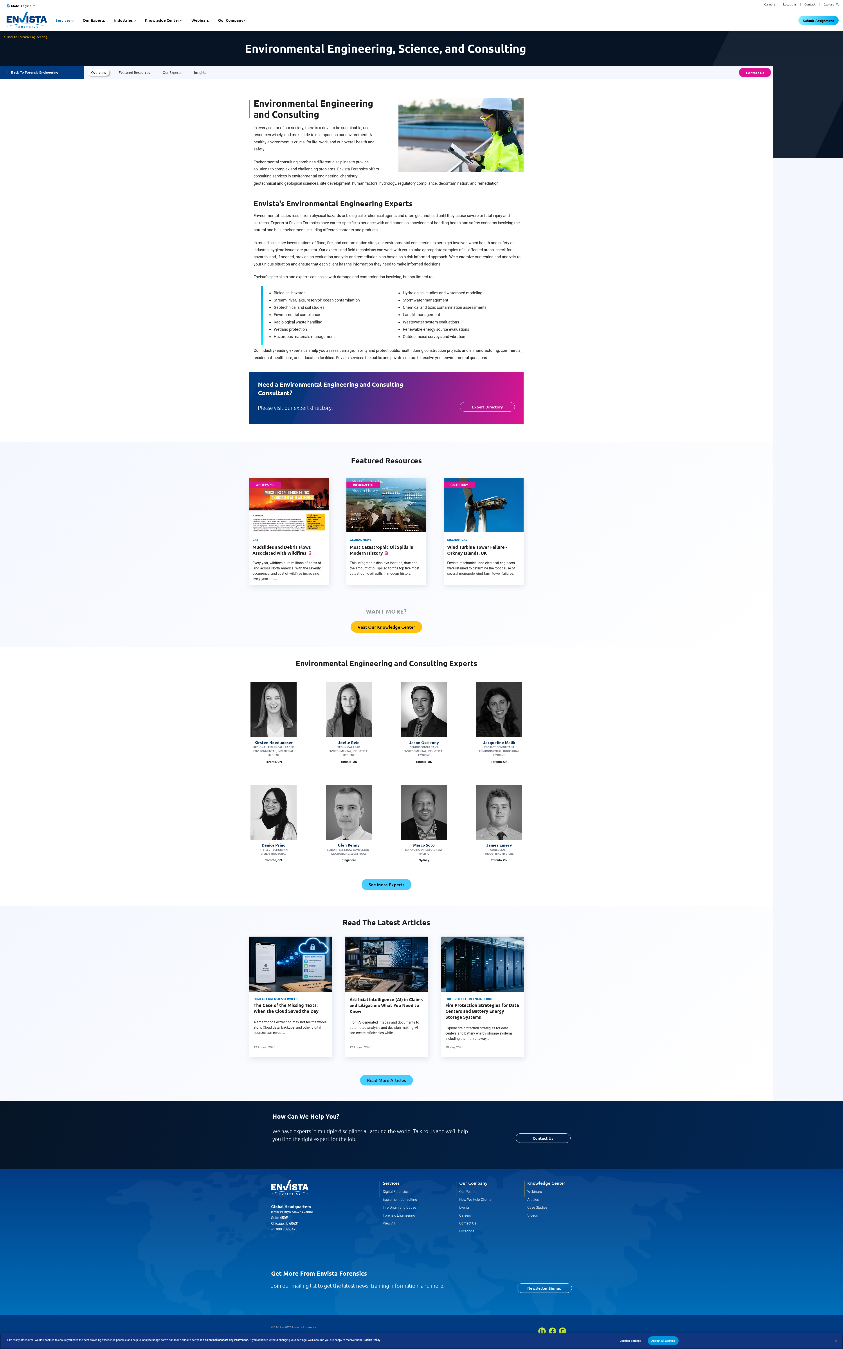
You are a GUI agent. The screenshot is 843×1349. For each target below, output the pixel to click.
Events (464, 1207)
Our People (467, 1192)
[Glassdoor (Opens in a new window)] (562, 1331)
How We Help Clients (475, 1199)
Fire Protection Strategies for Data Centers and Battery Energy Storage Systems (482, 1011)
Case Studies (537, 1207)
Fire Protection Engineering (469, 999)
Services (391, 1183)
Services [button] (63, 20)
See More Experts (386, 884)
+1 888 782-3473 (284, 1229)
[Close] (836, 1341)
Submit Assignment (818, 20)
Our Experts (94, 20)
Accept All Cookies (663, 1340)
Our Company (473, 1183)
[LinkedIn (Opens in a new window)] (542, 1331)
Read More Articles (386, 1080)
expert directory (312, 407)
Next (530, 1001)
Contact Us (755, 72)
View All (389, 1223)
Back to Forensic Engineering (27, 37)
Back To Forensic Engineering (34, 72)
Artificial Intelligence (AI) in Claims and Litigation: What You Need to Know (386, 1005)
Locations (789, 4)
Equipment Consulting (400, 1199)
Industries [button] (123, 20)
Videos (532, 1215)
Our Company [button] (230, 20)
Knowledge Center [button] (162, 20)
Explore (829, 4)
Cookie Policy (372, 1340)
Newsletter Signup (544, 1288)
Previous (242, 1001)
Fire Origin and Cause (399, 1207)
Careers (769, 4)
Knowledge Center (546, 1183)
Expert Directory (487, 406)
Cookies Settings (630, 1340)
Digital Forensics (396, 1192)
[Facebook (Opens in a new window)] (552, 1331)
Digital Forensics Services (275, 999)
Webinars (200, 20)
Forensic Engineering (399, 1215)
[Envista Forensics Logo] (289, 1187)
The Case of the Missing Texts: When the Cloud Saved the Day (286, 1008)
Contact (810, 4)
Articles (533, 1199)
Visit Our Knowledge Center (386, 627)
